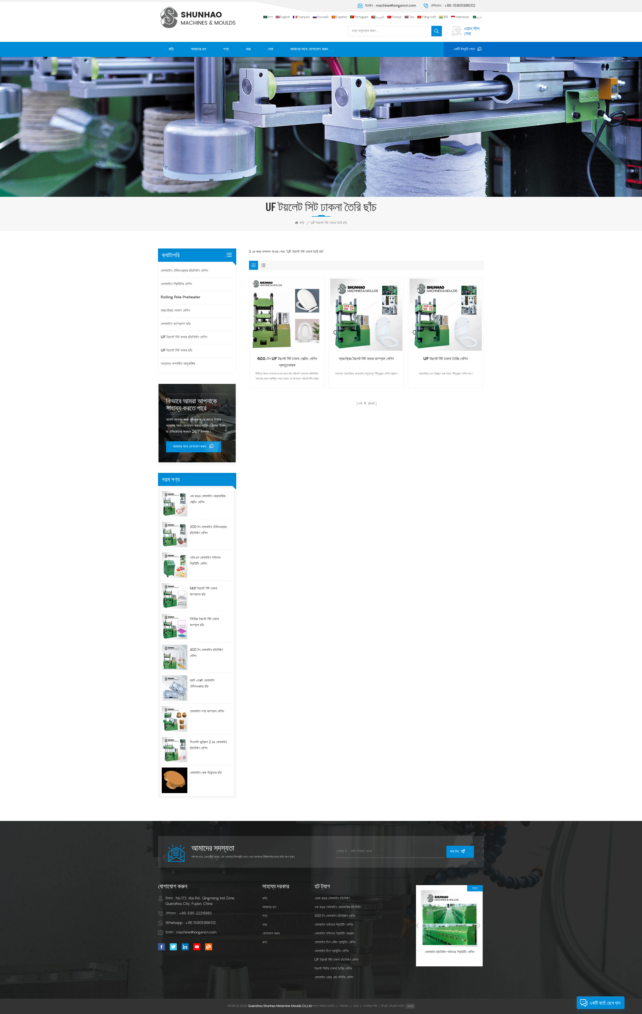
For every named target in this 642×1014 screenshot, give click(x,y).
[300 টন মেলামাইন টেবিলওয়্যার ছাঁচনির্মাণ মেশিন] (174, 534)
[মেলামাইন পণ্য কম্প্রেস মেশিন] (174, 719)
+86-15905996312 (459, 6)
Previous (417, 925)
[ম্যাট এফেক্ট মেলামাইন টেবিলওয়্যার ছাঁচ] (174, 688)
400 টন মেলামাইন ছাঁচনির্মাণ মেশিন (206, 653)
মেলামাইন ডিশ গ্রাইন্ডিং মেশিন (331, 951)
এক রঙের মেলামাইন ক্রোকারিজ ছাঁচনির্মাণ (337, 907)
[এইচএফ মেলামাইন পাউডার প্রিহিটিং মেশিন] (174, 565)
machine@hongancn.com (396, 6)
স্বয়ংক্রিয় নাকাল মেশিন (175, 311)
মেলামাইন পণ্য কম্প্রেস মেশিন (207, 711)
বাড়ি (171, 49)
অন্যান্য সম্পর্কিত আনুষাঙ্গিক (178, 364)
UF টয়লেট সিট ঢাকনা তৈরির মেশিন (445, 359)
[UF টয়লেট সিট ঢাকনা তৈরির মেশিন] (446, 315)
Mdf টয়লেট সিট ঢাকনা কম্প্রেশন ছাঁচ (203, 592)
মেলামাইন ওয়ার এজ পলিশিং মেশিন (333, 977)
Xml (356, 1006)
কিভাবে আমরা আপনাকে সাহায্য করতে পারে (191, 404)
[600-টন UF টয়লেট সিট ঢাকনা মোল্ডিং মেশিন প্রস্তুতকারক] (287, 315)
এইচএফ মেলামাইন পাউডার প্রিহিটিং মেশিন (205, 561)
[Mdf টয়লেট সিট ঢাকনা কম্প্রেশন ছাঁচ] (174, 596)
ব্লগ (264, 942)
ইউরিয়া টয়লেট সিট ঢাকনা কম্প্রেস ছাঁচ (204, 622)
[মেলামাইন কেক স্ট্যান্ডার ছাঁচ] (174, 780)
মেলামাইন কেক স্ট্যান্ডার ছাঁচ (206, 773)
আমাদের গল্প (198, 49)
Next (479, 925)
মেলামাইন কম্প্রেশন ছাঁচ (176, 324)
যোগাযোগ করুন (271, 934)
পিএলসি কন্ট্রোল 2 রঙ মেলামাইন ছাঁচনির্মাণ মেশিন (208, 745)
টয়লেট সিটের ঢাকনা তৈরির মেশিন (333, 969)
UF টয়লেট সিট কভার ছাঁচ (176, 351)
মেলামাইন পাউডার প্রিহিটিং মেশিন (333, 925)
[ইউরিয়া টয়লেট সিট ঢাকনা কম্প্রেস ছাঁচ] (174, 626)
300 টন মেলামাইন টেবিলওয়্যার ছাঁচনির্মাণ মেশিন (208, 530)
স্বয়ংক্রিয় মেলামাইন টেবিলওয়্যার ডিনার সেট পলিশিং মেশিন (448, 955)
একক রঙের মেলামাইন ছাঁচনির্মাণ (332, 898)
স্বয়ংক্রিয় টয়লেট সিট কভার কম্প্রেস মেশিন (366, 359)
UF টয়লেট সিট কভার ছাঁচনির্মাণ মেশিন (184, 337)
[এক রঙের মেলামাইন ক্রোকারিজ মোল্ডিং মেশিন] (174, 504)
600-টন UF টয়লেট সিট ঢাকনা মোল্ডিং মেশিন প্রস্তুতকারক (287, 362)
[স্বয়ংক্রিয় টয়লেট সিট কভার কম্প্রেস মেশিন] (366, 315)
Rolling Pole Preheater (180, 297)
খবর (248, 49)
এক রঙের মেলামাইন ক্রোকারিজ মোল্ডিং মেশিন (207, 499)
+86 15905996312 (200, 923)
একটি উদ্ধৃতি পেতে (464, 49)
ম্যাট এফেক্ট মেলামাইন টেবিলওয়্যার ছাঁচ (202, 684)
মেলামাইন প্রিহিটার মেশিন (176, 284)
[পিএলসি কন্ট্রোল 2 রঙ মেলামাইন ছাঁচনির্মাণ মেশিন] (174, 750)
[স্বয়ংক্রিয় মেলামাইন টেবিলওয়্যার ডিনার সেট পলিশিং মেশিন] (448, 918)
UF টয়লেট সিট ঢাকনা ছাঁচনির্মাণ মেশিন (336, 960)
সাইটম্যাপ (344, 1006)
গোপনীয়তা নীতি (370, 1006)
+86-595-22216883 (195, 913)
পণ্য (226, 49)
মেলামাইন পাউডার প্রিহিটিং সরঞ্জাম (334, 934)
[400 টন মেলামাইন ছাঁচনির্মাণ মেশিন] (174, 657)
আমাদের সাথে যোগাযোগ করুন (309, 49)
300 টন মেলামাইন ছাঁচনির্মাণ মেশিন (334, 916)
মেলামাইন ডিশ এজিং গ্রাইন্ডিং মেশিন (334, 942)
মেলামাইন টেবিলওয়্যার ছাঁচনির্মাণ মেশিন (184, 271)
